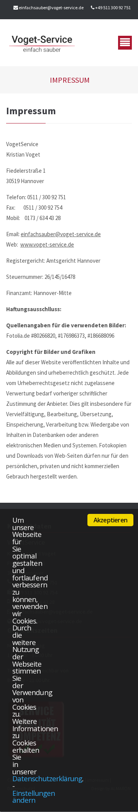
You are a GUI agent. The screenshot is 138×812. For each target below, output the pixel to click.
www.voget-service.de (47, 244)
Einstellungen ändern (33, 796)
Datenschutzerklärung (47, 778)
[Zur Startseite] (42, 42)
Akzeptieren (110, 520)
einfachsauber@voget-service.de (51, 7)
